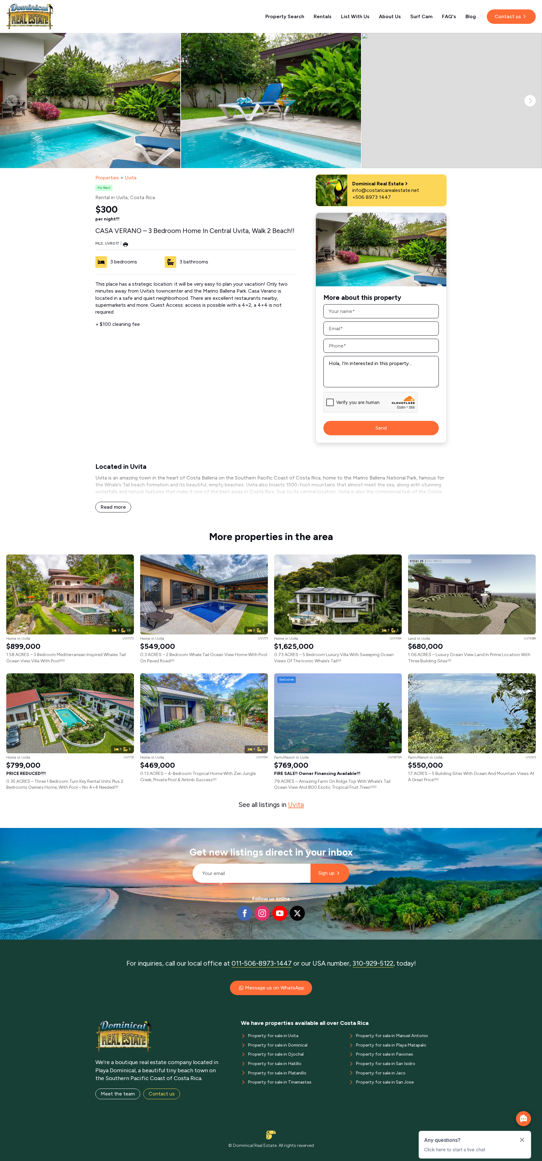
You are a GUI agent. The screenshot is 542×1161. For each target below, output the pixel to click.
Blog (470, 16)
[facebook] (244, 913)
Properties (107, 178)
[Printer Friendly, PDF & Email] (125, 244)
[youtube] (279, 913)
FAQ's (449, 16)
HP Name (190, 833)
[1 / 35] (90, 100)
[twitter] (297, 913)
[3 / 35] (452, 100)
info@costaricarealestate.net (385, 190)
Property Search (284, 16)
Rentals (323, 16)
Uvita (130, 178)
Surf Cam (421, 16)
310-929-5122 (373, 963)
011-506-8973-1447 (261, 963)
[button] (530, 100)
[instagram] (262, 913)
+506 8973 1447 (371, 197)
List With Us (355, 16)
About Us (390, 16)
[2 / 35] (271, 100)
